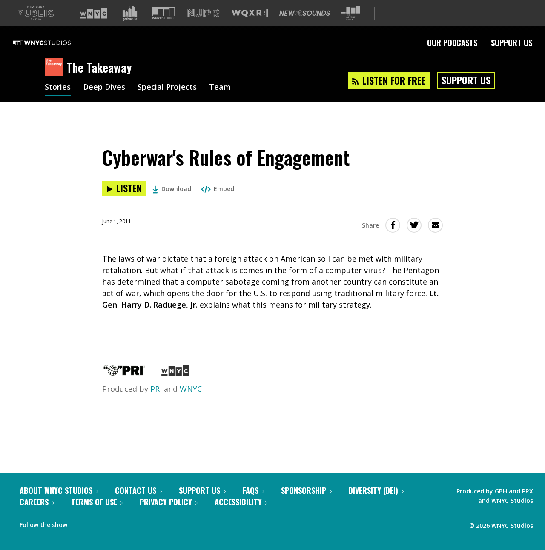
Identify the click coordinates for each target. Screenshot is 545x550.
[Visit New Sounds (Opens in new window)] (304, 13)
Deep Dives (104, 87)
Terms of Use (94, 501)
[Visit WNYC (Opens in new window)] (93, 13)
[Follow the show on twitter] (96, 523)
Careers (34, 501)
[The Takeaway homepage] (55, 67)
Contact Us (135, 490)
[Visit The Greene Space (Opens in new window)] (350, 13)
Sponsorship (303, 490)
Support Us (511, 42)
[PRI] (124, 373)
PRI (156, 389)
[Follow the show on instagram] (112, 523)
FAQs (250, 490)
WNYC (191, 389)
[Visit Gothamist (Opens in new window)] (130, 13)
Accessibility (238, 501)
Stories (58, 87)
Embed (224, 189)
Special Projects (167, 87)
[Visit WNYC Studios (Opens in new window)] (163, 13)
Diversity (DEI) (373, 490)
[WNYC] (175, 373)
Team (220, 87)
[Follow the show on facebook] (79, 523)
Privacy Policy (166, 501)
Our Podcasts (452, 42)
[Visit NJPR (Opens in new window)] (203, 13)
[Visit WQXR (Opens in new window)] (250, 13)
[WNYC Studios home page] (52, 42)
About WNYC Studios (56, 490)
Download (176, 189)
